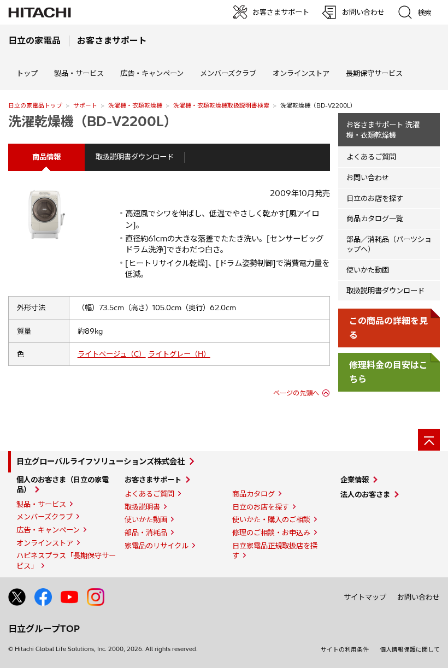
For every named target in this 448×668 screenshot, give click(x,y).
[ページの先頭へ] (429, 440)
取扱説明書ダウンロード (135, 156)
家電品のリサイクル (156, 545)
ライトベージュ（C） (112, 354)
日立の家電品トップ (35, 105)
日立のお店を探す (374, 198)
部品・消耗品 (146, 532)
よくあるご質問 (371, 156)
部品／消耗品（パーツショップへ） (389, 244)
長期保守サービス (374, 73)
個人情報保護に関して (410, 649)
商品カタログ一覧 (374, 218)
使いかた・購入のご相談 (271, 519)
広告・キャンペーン (48, 529)
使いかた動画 (367, 269)
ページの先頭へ (296, 393)
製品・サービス (41, 504)
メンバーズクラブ (228, 73)
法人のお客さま (365, 494)
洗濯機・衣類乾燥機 (135, 105)
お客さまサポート (153, 479)
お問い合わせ (367, 177)
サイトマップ (365, 597)
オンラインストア (301, 73)
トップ (27, 73)
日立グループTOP (44, 628)
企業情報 (354, 479)
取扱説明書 (142, 507)
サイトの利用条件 (345, 649)
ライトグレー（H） (179, 354)
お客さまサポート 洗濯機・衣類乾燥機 (383, 129)
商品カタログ (253, 493)
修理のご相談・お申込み (271, 532)
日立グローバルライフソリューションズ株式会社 (100, 461)
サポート (85, 105)
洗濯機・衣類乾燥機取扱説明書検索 (221, 105)
